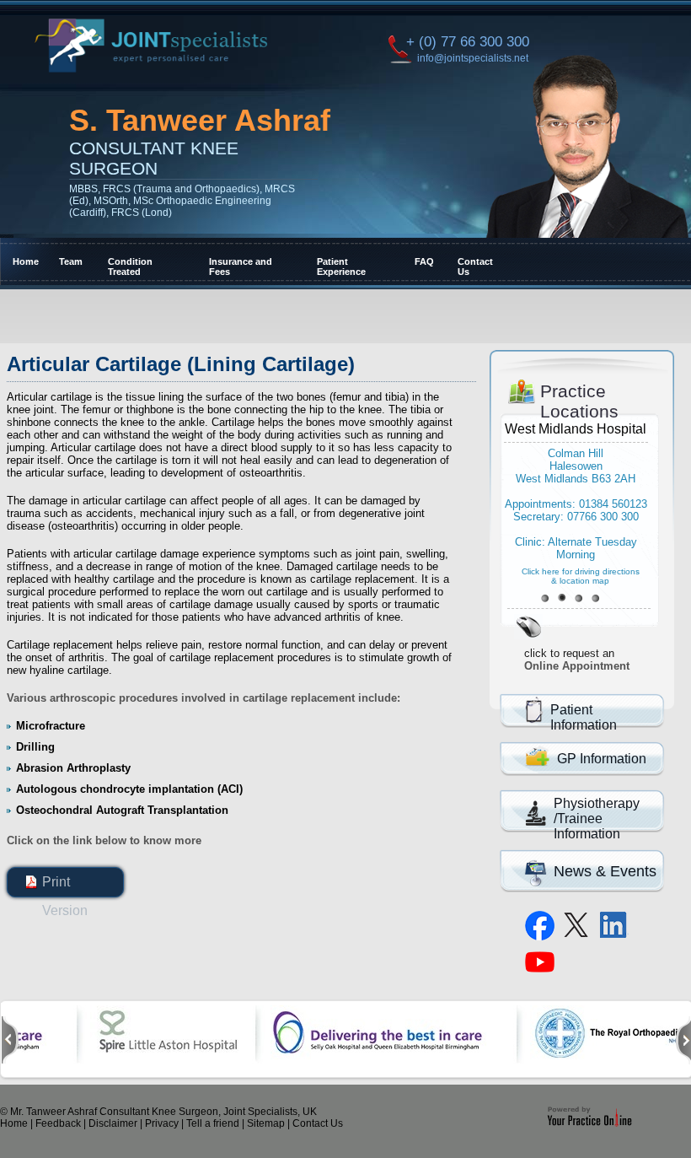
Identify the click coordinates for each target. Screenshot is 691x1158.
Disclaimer (112, 1123)
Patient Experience (341, 266)
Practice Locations (579, 401)
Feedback (58, 1123)
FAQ (423, 261)
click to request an (576, 659)
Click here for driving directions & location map (581, 576)
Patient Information (583, 717)
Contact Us (475, 266)
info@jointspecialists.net (472, 58)
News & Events (605, 871)
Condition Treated (130, 266)
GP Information (601, 758)
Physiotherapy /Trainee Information (597, 818)
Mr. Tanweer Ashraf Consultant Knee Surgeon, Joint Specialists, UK (163, 1112)
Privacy (162, 1123)
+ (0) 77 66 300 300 (467, 42)
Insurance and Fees (240, 266)
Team (70, 261)
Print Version (65, 886)
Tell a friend (212, 1123)
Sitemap (266, 1123)
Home (24, 261)
